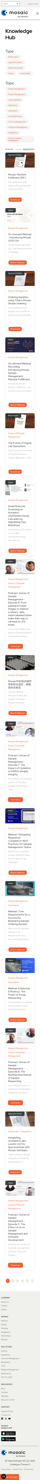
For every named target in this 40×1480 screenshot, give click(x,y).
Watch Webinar (17, 262)
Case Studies (25, 73)
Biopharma (5, 1355)
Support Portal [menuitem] (33, 4)
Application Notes (15, 62)
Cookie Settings (9, 1477)
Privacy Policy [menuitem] (6, 1469)
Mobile (4, 1324)
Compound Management (17, 127)
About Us (5, 1302)
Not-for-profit (6, 1377)
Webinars (4, 1396)
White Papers (13, 57)
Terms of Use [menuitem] (28, 1469)
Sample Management (16, 89)
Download (15, 199)
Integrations (13, 133)
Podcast (4, 1392)
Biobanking (5, 1362)
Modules (4, 1328)
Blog (3, 1388)
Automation (12, 111)
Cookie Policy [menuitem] (17, 1469)
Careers (4, 1305)
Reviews (4, 1339)
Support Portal (7, 1411)
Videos (10, 73)
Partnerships (6, 1336)
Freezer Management (16, 94)
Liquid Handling (14, 100)
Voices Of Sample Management (15, 139)
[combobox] (11, 4)
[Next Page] (32, 1281)
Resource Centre (8, 1400)
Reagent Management (10, 1369)
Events (4, 1309)
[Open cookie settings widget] (3, 1476)
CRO (3, 1366)
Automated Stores (15, 116)
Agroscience (6, 1373)
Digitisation (12, 105)
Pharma (4, 1351)
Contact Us (5, 1415)
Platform (4, 1321)
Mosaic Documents (15, 68)
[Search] (17, 4)
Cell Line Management (17, 122)
